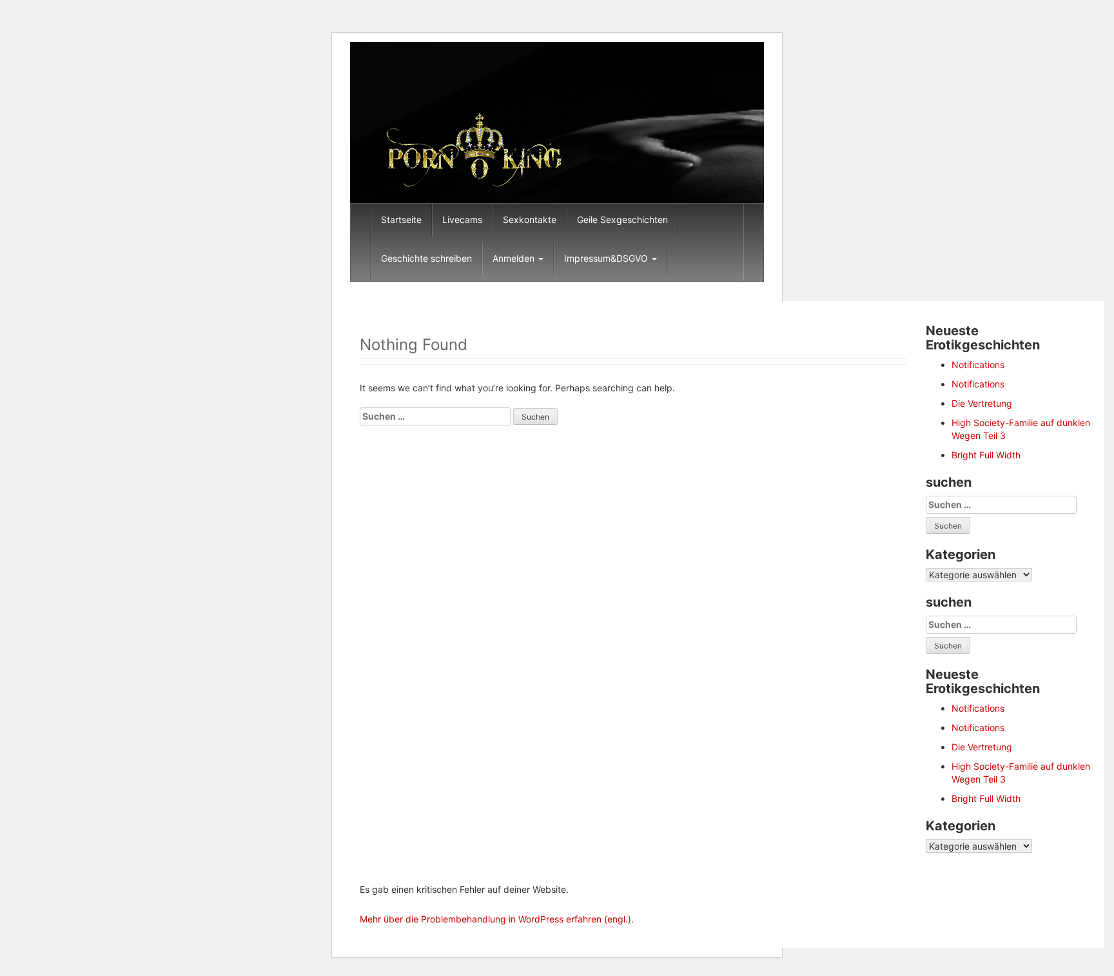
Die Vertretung (982, 403)
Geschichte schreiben (426, 258)
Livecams (462, 219)
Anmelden (515, 258)
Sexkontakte (529, 219)
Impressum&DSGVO (607, 258)
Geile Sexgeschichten (622, 219)
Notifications (978, 364)
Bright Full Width (986, 454)
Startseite (401, 219)
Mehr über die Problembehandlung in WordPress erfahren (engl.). (497, 918)
